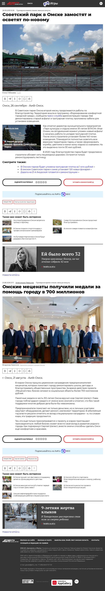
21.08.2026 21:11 (8, 283)
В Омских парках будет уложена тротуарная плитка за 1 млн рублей (57, 167)
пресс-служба (54, 116)
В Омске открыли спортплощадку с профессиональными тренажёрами (27, 230)
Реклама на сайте (27, 540)
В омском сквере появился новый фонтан (80, 228)
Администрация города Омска (32, 365)
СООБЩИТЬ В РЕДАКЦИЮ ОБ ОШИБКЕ (34, 543)
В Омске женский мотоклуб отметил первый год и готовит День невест (31, 486)
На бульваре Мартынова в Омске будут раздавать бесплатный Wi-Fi (29, 238)
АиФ (19, 93)
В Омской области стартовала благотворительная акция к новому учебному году (82, 479)
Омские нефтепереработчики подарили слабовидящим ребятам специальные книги (31, 495)
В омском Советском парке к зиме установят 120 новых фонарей (55, 169)
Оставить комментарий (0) (83, 182)
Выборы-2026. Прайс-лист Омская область (71, 540)
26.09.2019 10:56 (8, 10)
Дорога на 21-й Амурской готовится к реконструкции (49, 172)
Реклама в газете (45, 540)
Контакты (95, 540)
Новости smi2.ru (10, 275)
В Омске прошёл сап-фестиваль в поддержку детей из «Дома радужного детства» (31, 478)
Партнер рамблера (42, 581)
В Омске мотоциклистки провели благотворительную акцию (77, 486)
